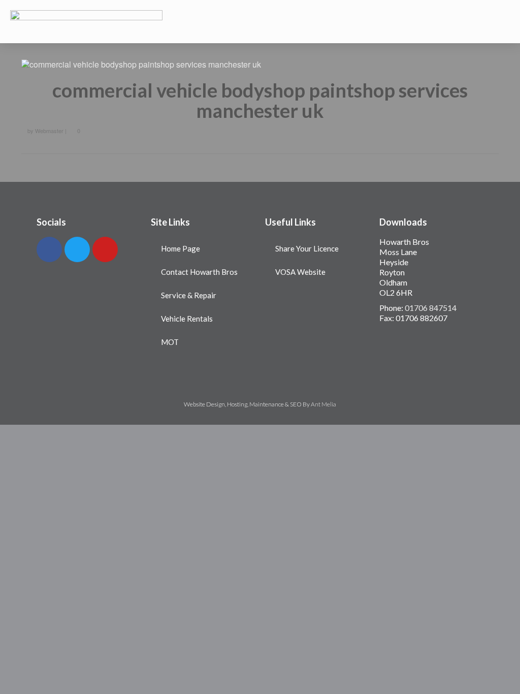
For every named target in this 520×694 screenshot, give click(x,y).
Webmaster (49, 131)
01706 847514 (431, 307)
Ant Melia (323, 404)
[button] (260, 21)
